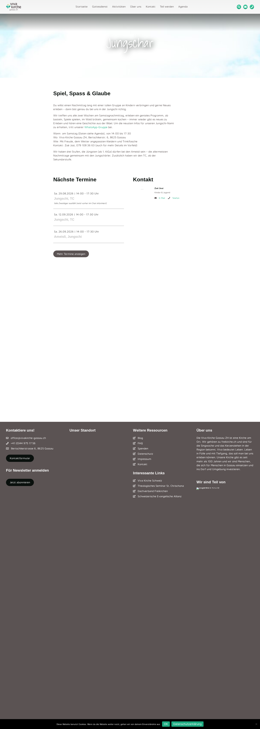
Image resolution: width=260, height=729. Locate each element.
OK (166, 724)
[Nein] (256, 724)
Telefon (175, 198)
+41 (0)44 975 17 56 (23, 443)
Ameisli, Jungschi (68, 236)
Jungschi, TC (64, 198)
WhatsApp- (91, 127)
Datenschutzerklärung (187, 724)
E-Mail (162, 198)
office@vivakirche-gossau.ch (28, 438)
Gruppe (102, 127)
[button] (71, 253)
